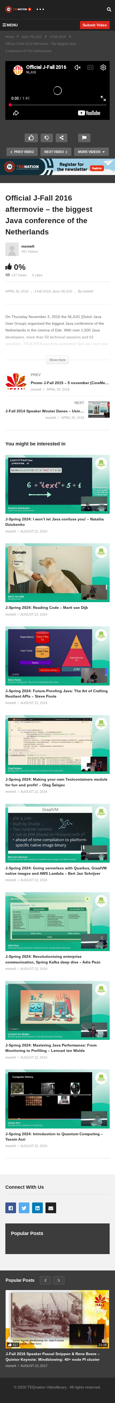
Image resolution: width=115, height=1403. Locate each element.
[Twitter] (24, 1207)
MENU (12, 25)
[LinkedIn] (37, 1207)
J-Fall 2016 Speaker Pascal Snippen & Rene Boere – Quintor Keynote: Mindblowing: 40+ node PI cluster (53, 1356)
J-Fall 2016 (42, 291)
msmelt (27, 246)
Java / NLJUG (62, 291)
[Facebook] (10, 1207)
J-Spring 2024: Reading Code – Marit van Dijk (46, 607)
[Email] (50, 1207)
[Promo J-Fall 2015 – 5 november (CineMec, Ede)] (57, 387)
